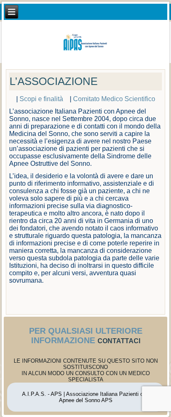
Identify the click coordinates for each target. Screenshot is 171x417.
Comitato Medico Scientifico (114, 98)
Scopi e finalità (44, 98)
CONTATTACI (119, 340)
